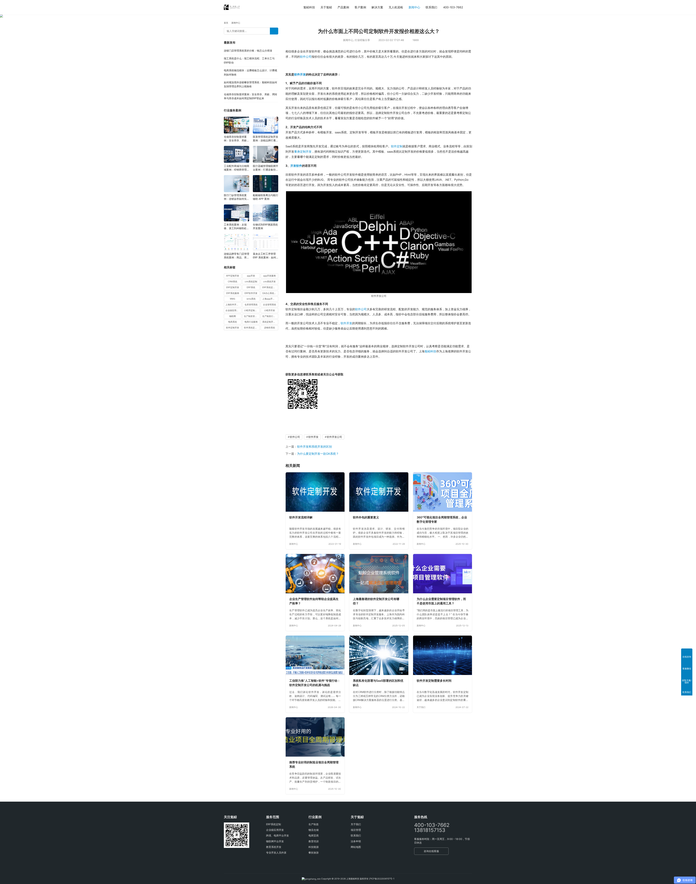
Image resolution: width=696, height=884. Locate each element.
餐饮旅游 (313, 852)
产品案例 (343, 7)
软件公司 (306, 56)
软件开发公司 (334, 436)
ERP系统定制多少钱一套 (270, 287)
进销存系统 (269, 327)
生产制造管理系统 (252, 316)
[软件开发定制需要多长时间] (442, 655)
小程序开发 (269, 310)
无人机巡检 (396, 7)
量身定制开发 (303, 151)
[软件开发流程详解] (315, 492)
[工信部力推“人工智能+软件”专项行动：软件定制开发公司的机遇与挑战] (315, 655)
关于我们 (421, 707)
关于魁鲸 (326, 7)
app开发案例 (269, 275)
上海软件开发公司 (233, 304)
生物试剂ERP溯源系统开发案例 (265, 226)
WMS (232, 299)
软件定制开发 (232, 327)
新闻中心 (414, 7)
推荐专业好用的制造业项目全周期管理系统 (314, 764)
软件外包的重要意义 (366, 517)
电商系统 (232, 322)
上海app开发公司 (270, 299)
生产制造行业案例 (270, 316)
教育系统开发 (273, 846)
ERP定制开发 (232, 287)
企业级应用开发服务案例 (233, 310)
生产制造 (313, 824)
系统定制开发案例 (270, 322)
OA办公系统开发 (270, 293)
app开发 (251, 275)
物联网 (232, 316)
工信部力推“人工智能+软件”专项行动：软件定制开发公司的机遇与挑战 (314, 683)
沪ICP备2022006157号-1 (381, 878)
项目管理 (356, 829)
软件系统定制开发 (252, 327)
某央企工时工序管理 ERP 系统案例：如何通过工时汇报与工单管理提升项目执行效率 (265, 255)
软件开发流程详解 (300, 517)
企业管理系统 (269, 304)
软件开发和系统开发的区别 (314, 446)
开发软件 (296, 165)
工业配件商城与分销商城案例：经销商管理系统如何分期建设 (236, 167)
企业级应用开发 (275, 829)
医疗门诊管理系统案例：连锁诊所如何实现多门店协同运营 (236, 197)
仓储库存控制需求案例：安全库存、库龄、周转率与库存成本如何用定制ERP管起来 (236, 138)
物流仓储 (313, 829)
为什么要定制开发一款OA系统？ (318, 453)
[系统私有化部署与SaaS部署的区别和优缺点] (378, 655)
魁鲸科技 (309, 7)
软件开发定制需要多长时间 (434, 680)
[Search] (274, 31)
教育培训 (313, 841)
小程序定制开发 (251, 310)
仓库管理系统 (251, 304)
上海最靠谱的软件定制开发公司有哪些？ (376, 601)
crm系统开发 (269, 281)
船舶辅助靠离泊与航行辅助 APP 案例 (265, 197)
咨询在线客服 (431, 851)
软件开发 (300, 74)
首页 (226, 22)
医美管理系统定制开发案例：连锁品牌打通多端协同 (265, 138)
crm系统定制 (251, 281)
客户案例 (360, 7)
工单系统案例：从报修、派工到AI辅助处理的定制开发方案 (236, 226)
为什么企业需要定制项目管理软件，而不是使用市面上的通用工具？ (441, 601)
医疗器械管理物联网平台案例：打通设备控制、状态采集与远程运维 (265, 167)
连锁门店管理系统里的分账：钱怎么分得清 (248, 50)
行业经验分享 (362, 40)
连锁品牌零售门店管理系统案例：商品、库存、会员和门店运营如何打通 (236, 255)
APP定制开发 (232, 275)
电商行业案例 (251, 322)
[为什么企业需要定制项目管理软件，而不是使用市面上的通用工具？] (442, 573)
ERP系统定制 (273, 824)
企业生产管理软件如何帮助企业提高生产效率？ (314, 601)
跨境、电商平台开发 (277, 835)
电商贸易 (313, 835)
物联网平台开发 (275, 841)
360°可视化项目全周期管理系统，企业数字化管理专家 (442, 519)
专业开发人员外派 (276, 852)
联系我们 (431, 7)
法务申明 (356, 841)
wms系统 (251, 299)
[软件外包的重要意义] (378, 492)
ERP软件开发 (251, 293)
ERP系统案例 (232, 293)
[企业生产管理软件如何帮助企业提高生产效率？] (315, 573)
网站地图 (356, 846)
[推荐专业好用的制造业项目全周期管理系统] (315, 737)
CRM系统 (232, 281)
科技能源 (313, 846)
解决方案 (377, 7)
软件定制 (397, 146)
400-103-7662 (453, 7)
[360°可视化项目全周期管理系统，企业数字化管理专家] (442, 492)
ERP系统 (251, 287)
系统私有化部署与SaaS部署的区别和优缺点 (378, 683)
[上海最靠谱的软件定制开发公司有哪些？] (378, 573)
